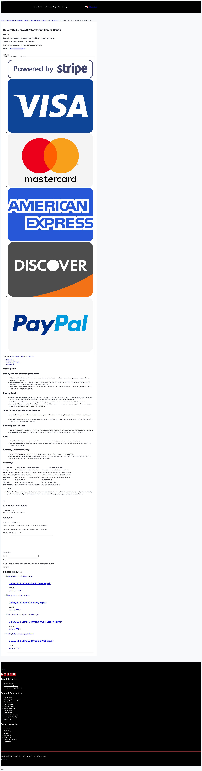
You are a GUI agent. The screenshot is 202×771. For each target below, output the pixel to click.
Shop (54, 7)
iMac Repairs (8, 713)
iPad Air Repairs (9, 706)
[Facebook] (2, 674)
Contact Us (7, 731)
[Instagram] (11, 674)
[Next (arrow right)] (3, 769)
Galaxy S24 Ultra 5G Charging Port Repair (31, 641)
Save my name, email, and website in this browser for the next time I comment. (30, 563)
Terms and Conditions (11, 739)
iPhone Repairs (8, 697)
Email (5, 560)
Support (48, 7)
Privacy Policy (8, 737)
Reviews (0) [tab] (10, 364)
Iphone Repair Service (11, 686)
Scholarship (7, 719)
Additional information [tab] (13, 362)
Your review (7, 552)
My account (7, 735)
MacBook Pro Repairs (10, 715)
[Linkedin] (14, 674)
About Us (7, 729)
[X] (5, 674)
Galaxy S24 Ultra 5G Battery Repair (27, 602)
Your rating (7, 532)
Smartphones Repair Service (13, 688)
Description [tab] (9, 360)
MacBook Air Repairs (10, 717)
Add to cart (6, 54)
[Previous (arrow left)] (1, 769)
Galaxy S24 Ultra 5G (16, 356)
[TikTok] (8, 674)
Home (34, 7)
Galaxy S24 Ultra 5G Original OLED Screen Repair (35, 621)
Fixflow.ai (43, 756)
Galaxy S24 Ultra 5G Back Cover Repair (30, 583)
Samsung (31, 356)
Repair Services (9, 684)
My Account (93, 7)
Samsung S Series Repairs (12, 700)
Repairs (6, 733)
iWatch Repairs (8, 710)
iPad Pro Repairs (9, 704)
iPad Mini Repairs (9, 708)
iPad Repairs (8, 702)
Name (5, 556)
